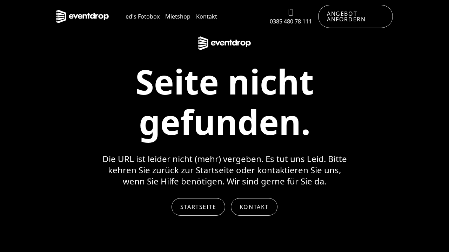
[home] (82, 16)
